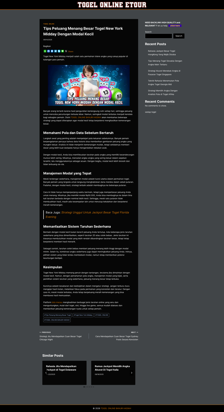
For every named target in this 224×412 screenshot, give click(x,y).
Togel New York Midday (83, 315)
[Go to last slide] (46, 373)
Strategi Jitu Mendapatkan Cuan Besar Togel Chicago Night (61, 336)
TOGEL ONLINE (48, 24)
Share (70, 51)
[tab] (84, 386)
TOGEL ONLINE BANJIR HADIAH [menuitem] (86, 117)
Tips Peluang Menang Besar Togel (57, 315)
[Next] (131, 373)
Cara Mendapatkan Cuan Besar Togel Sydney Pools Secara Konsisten (116, 336)
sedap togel (150, 112)
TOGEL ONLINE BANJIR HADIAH (57, 320)
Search (148, 32)
